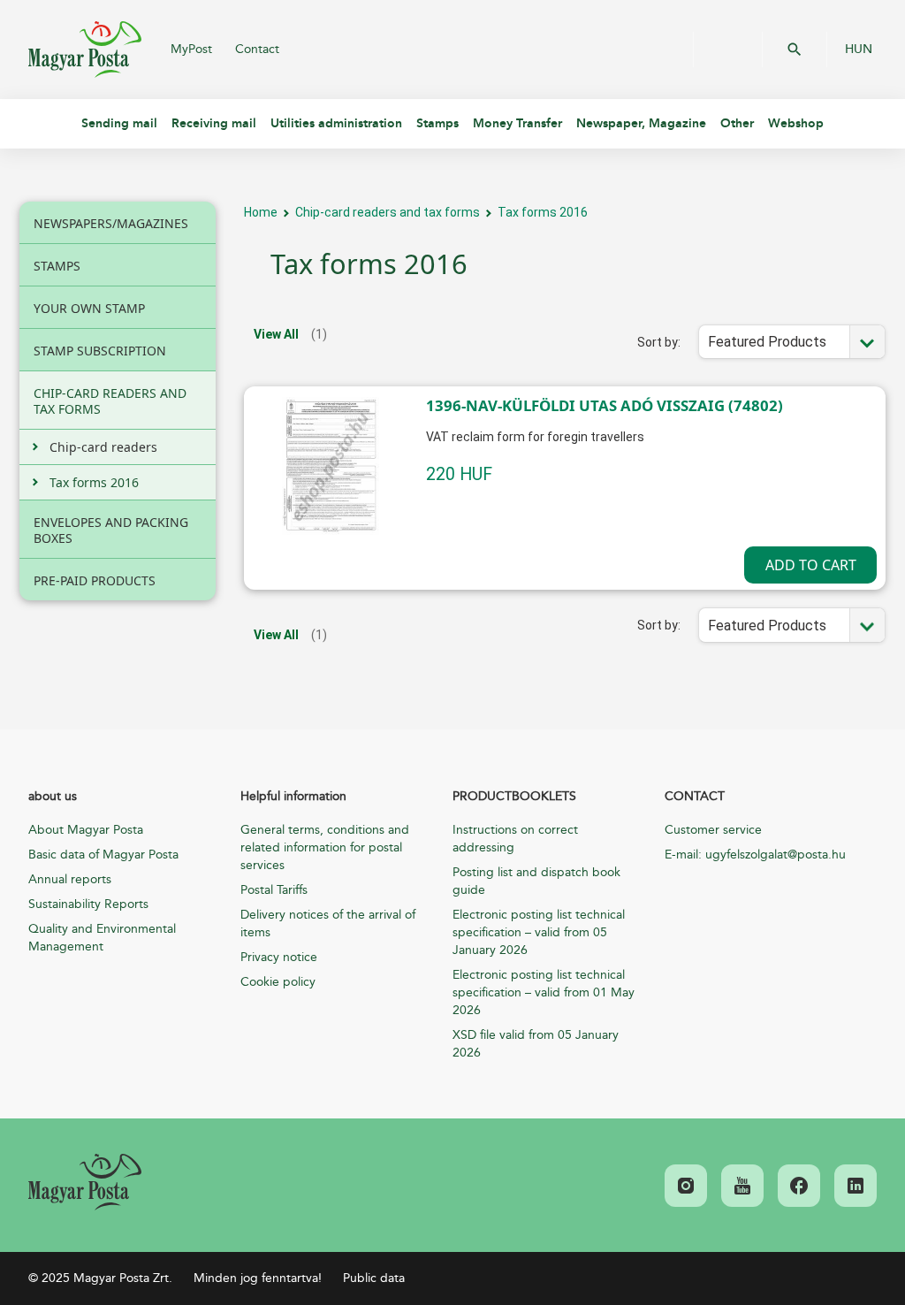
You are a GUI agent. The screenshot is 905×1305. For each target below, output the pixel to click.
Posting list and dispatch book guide (536, 881)
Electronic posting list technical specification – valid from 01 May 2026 (543, 992)
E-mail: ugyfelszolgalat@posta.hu (755, 854)
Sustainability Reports (88, 904)
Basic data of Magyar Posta (103, 854)
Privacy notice (278, 957)
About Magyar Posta (85, 829)
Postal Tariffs (274, 889)
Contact (257, 49)
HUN (858, 49)
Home (261, 212)
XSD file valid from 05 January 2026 (535, 1043)
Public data (374, 1278)
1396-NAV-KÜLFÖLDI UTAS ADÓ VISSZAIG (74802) (604, 405)
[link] (84, 1182)
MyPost (191, 49)
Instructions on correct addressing (515, 838)
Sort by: (659, 342)
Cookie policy (278, 981)
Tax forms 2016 (543, 212)
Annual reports (69, 879)
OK (794, 49)
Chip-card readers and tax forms (387, 212)
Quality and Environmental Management (102, 937)
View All (276, 334)
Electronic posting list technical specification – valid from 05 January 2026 (538, 932)
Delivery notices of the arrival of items (327, 923)
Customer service (713, 829)
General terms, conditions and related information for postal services (324, 847)
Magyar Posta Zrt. (84, 49)
